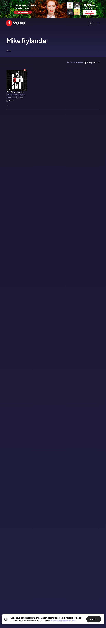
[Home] (12, 23)
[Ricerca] (90, 23)
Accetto (94, 619)
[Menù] (98, 23)
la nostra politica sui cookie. (63, 620)
